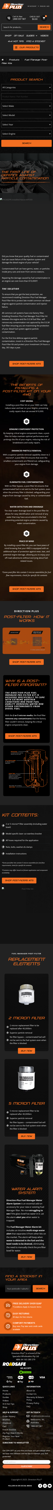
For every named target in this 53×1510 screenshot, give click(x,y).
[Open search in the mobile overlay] (26, 27)
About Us (30, 1390)
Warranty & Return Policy (35, 1398)
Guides (30, 36)
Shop (8, 36)
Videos (44, 36)
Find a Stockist (35, 41)
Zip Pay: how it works (13, 1433)
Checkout (7, 1423)
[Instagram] (45, 1486)
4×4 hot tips (16, 41)
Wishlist (6, 1419)
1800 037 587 (19, 19)
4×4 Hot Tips (8, 1404)
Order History (9, 1416)
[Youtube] (50, 1486)
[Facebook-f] (40, 1486)
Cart (4, 1426)
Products (14, 60)
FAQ (28, 1406)
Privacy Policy (32, 1403)
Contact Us (31, 1394)
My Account (32, 6)
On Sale (19, 36)
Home (5, 1390)
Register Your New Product (11, 1437)
